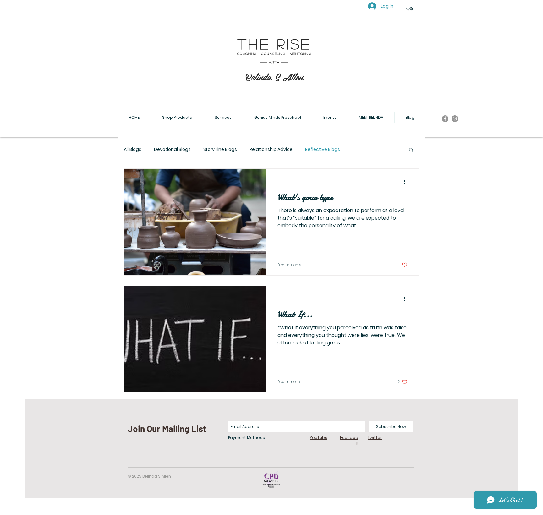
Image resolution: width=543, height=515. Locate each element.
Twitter (375, 437)
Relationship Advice (271, 149)
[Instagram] (455, 118)
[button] (410, 8)
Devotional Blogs (172, 149)
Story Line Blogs (220, 149)
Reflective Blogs (322, 149)
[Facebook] (445, 118)
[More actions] (406, 181)
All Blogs (132, 149)
